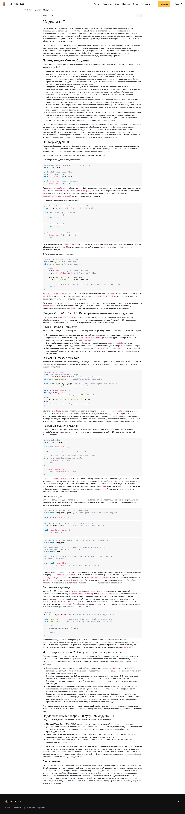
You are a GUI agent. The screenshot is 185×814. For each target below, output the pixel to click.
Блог (117, 4)
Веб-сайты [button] (146, 4)
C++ (138, 16)
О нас (135, 4)
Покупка (126, 4)
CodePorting (29, 10)
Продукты (107, 4)
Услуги (96, 4)
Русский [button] (178, 4)
